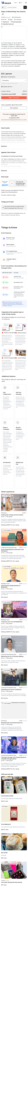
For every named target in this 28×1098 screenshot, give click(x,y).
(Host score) (7, 17)
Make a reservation (14, 97)
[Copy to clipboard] (3, 14)
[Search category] (3, 7)
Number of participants (9, 76)
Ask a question (14, 108)
